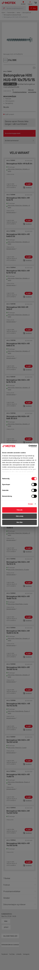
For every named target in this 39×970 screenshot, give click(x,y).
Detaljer (30, 504)
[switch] (34, 484)
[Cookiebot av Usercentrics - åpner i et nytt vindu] (28, 446)
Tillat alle (19, 510)
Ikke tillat (19, 522)
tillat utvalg (19, 516)
